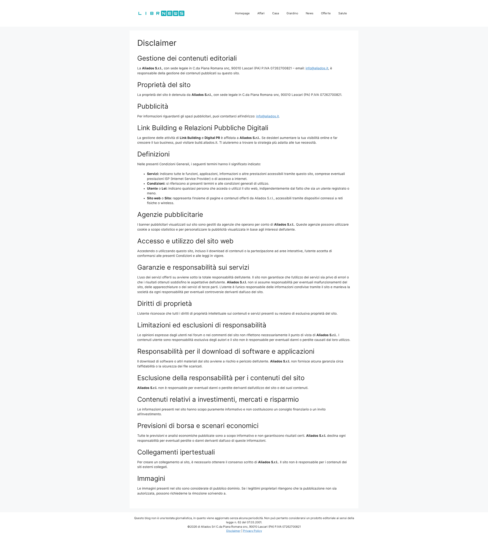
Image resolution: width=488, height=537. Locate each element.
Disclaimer (233, 531)
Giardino (292, 13)
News (309, 13)
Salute (342, 13)
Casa (275, 13)
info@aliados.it (317, 68)
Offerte (326, 13)
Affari (261, 13)
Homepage (242, 13)
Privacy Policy (252, 531)
